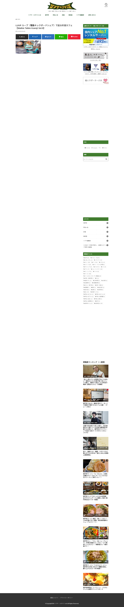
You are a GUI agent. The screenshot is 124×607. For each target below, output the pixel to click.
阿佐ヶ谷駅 (98, 298)
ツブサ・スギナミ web (60, 603)
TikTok (105, 147)
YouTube (88, 147)
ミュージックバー (97, 269)
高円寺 (47, 15)
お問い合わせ (92, 15)
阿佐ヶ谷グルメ (89, 296)
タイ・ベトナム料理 (99, 264)
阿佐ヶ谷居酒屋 (100, 296)
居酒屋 (87, 287)
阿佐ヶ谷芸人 (88, 298)
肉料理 (101, 289)
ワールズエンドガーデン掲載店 (93, 276)
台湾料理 (97, 280)
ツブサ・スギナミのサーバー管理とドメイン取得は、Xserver (96, 48)
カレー (87, 262)
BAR (87, 257)
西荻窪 (70, 15)
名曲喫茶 (87, 282)
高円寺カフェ (88, 303)
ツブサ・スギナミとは (34, 15)
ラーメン (88, 273)
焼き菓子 (101, 287)
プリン (87, 269)
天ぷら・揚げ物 (89, 285)
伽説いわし (88, 280)
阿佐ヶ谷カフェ (100, 294)
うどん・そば (95, 257)
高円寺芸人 (98, 303)
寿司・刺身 (99, 285)
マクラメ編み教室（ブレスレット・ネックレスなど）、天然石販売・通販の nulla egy (96, 72)
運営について (54, 597)
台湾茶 (105, 280)
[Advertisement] (95, 112)
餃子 (98, 301)
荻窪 (63, 15)
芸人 (87, 292)
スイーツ (88, 264)
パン (104, 266)
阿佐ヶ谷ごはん (89, 294)
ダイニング (88, 266)
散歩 (94, 287)
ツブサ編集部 (80, 15)
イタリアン (98, 260)
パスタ (97, 266)
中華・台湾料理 (89, 278)
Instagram (95, 147)
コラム (102, 262)
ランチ (96, 271)
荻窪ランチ (95, 292)
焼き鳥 (87, 289)
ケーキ (95, 262)
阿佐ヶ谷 (55, 15)
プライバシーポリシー (66, 597)
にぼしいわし (88, 260)
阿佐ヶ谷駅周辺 (89, 301)
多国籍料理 (96, 282)
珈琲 (94, 289)
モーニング (88, 271)
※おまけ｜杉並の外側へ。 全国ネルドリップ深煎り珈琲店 (95, 246)
